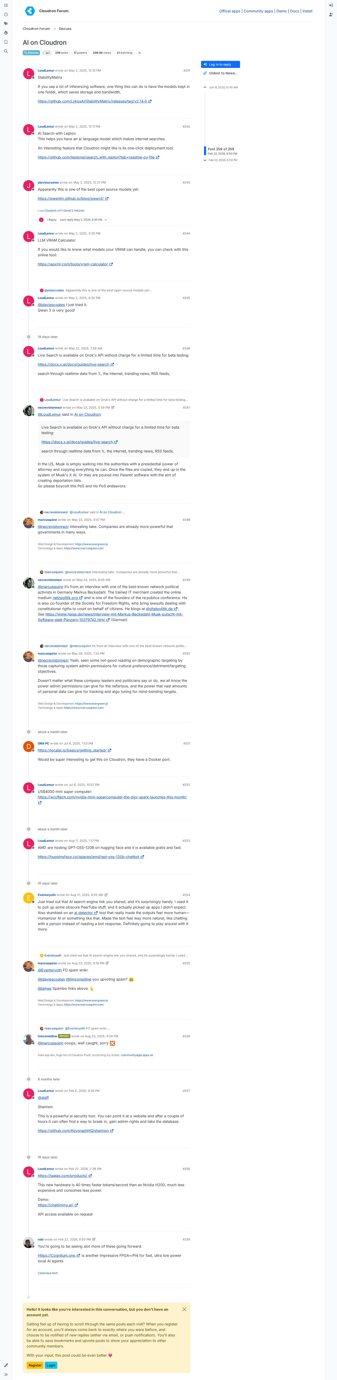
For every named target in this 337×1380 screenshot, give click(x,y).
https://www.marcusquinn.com (84, 548)
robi (41, 1239)
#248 (186, 519)
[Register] (331, 14)
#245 (186, 298)
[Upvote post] (179, 113)
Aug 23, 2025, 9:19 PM (88, 963)
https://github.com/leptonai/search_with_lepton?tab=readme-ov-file (96, 157)
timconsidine (47, 1036)
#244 (186, 233)
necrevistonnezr (50, 407)
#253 (186, 840)
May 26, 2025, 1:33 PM (88, 653)
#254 (186, 895)
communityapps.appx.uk (137, 1055)
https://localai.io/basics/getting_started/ (72, 750)
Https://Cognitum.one (56, 1255)
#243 (186, 182)
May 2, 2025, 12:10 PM (85, 70)
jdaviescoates (48, 182)
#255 (186, 963)
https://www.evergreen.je (91, 544)
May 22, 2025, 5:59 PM (93, 407)
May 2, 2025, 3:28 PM (84, 233)
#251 (186, 743)
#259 (186, 1239)
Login (51, 1365)
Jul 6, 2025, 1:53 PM (78, 743)
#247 (186, 407)
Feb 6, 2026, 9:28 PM (84, 1091)
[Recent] (6, 14)
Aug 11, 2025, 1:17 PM (84, 840)
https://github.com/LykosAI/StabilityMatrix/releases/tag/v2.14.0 (92, 101)
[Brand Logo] (30, 11)
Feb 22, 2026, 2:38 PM (85, 1169)
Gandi (67, 210)
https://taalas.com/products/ (62, 1175)
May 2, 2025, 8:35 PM (84, 298)
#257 (186, 1091)
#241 (186, 70)
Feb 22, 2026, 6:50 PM (74, 1239)
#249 (186, 580)
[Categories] (6, 5)
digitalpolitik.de (159, 608)
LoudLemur (46, 70)
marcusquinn (47, 519)
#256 (186, 1036)
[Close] (184, 1309)
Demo (281, 11)
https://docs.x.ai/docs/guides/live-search (73, 364)
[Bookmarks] (6, 42)
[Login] (331, 5)
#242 (186, 126)
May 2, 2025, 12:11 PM (84, 126)
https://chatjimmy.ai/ (55, 1205)
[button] (6, 1365)
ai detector (83, 912)
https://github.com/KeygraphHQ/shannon (73, 1130)
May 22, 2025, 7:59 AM (85, 348)
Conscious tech (48, 1273)
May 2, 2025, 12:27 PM (89, 182)
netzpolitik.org (65, 597)
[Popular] (6, 33)
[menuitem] (331, 5)
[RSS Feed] (139, 52)
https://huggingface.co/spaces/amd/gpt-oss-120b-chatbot (88, 856)
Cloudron (50, 210)
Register (35, 1365)
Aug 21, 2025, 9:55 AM (86, 895)
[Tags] (6, 24)
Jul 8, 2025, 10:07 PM (84, 784)
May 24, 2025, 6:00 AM (93, 580)
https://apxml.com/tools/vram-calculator (73, 264)
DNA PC (43, 743)
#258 (186, 1169)
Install (307, 11)
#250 (186, 653)
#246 (186, 348)
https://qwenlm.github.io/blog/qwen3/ (71, 198)
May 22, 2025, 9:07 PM (88, 519)
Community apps (258, 11)
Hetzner (79, 210)
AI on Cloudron (87, 414)
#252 (186, 784)
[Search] (6, 51)
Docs (294, 11)
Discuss (33, 52)
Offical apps (229, 11)
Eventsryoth (47, 895)
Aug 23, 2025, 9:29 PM (101, 1036)
